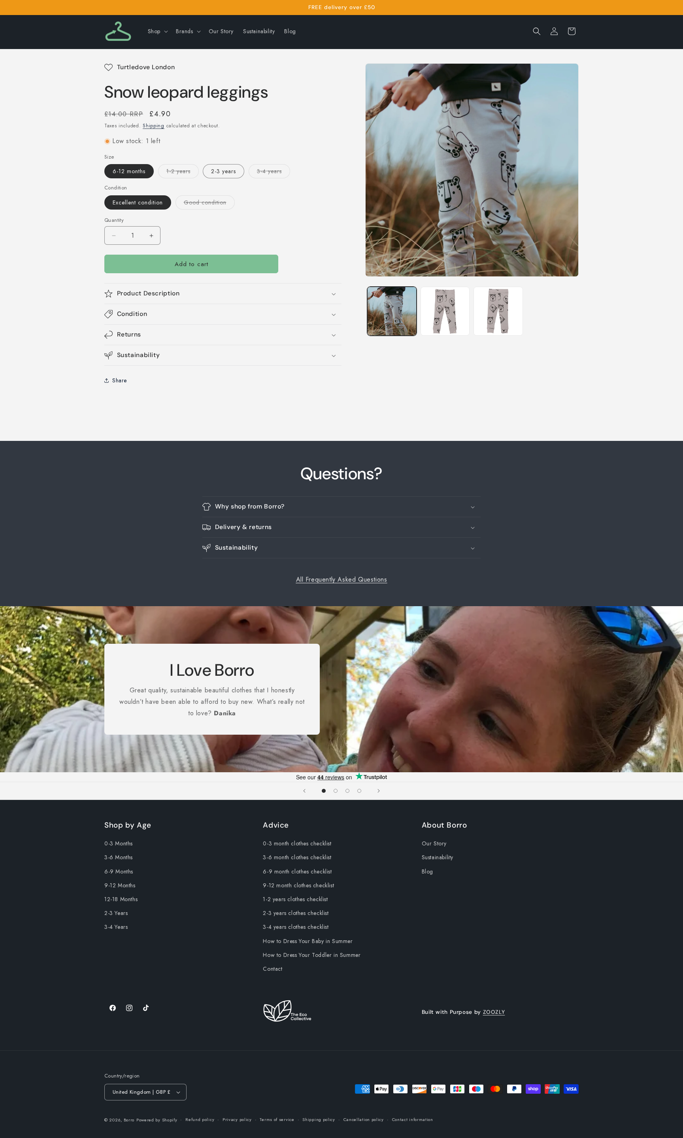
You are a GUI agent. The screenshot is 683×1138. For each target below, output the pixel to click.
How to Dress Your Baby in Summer (308, 941)
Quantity (114, 220)
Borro (129, 1120)
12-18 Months (121, 899)
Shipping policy (318, 1119)
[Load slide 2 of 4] (336, 791)
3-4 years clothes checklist (295, 927)
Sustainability (437, 858)
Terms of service (277, 1119)
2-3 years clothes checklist (295, 913)
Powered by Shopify (156, 1120)
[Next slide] (378, 791)
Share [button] (119, 380)
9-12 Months (120, 885)
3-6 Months (118, 858)
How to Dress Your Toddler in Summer (311, 955)
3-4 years (273, 172)
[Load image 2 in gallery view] (445, 311)
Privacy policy (237, 1119)
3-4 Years (116, 927)
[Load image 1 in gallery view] (392, 311)
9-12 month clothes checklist (298, 885)
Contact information (412, 1119)
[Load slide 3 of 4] (347, 791)
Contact (272, 969)
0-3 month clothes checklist (297, 843)
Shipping (153, 125)
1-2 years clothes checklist (295, 899)
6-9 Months (118, 871)
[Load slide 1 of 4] (324, 791)
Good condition (209, 204)
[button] (157, 31)
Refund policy (199, 1119)
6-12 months (129, 171)
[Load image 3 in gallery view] (498, 311)
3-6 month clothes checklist (297, 858)
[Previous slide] (304, 791)
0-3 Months (118, 843)
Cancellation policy (363, 1119)
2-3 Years (116, 913)
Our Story (434, 843)
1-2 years (182, 172)
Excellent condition (138, 202)
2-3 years (223, 171)
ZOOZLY (494, 1011)
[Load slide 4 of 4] (359, 791)
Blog (427, 871)
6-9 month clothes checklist (297, 871)
